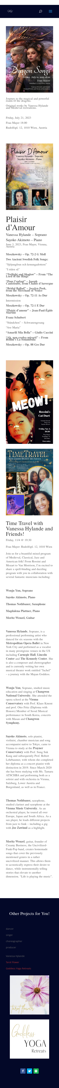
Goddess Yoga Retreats (18, 968)
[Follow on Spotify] (36, 1071)
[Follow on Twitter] (29, 1071)
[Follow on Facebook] (23, 1071)
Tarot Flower (12, 962)
